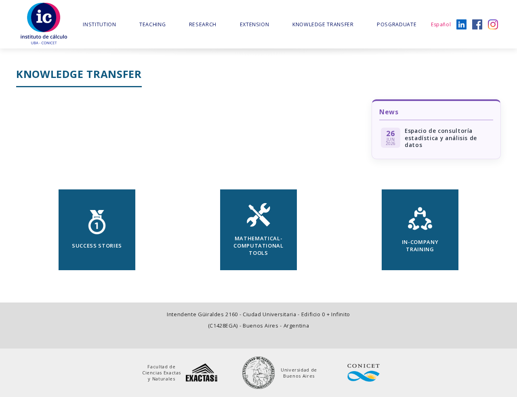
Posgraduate (396, 24)
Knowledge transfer (323, 24)
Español (441, 24)
